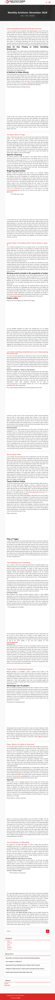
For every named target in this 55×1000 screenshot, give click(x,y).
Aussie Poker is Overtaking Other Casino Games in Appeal (27, 243)
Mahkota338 (7, 985)
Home (22, 15)
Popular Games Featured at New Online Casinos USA (19, 972)
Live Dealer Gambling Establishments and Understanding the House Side (27, 352)
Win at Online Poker (14, 454)
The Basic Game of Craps (16, 135)
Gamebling (9, 942)
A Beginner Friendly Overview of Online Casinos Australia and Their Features (25, 968)
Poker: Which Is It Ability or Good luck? (21, 744)
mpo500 (6, 983)
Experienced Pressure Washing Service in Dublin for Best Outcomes (23, 965)
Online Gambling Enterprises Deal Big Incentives (24, 28)
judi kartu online (18, 776)
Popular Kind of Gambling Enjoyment (20, 669)
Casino (8, 941)
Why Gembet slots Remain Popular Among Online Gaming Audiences (23, 958)
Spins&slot (9, 947)
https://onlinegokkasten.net (13, 190)
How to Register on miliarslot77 (14, 961)
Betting (9, 946)
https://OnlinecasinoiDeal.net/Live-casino (35, 492)
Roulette (9, 949)
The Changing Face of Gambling (18, 562)
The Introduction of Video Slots (18, 842)
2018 (26, 15)
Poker (8, 944)
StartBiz (18, 998)
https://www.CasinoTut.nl (13, 383)
